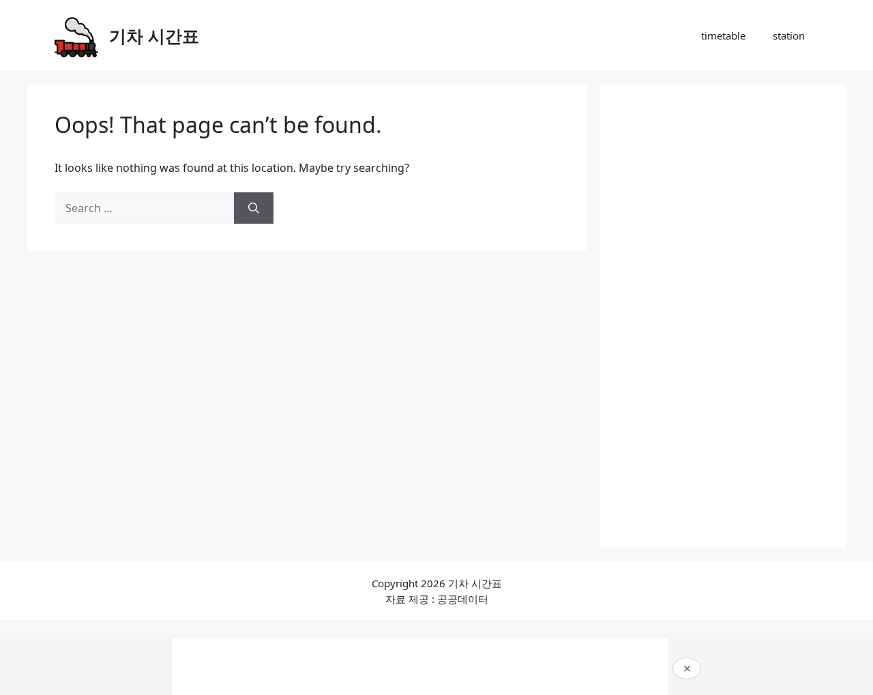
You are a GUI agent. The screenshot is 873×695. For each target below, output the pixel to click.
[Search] (253, 208)
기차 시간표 (154, 35)
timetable (723, 35)
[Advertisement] (722, 316)
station (789, 35)
